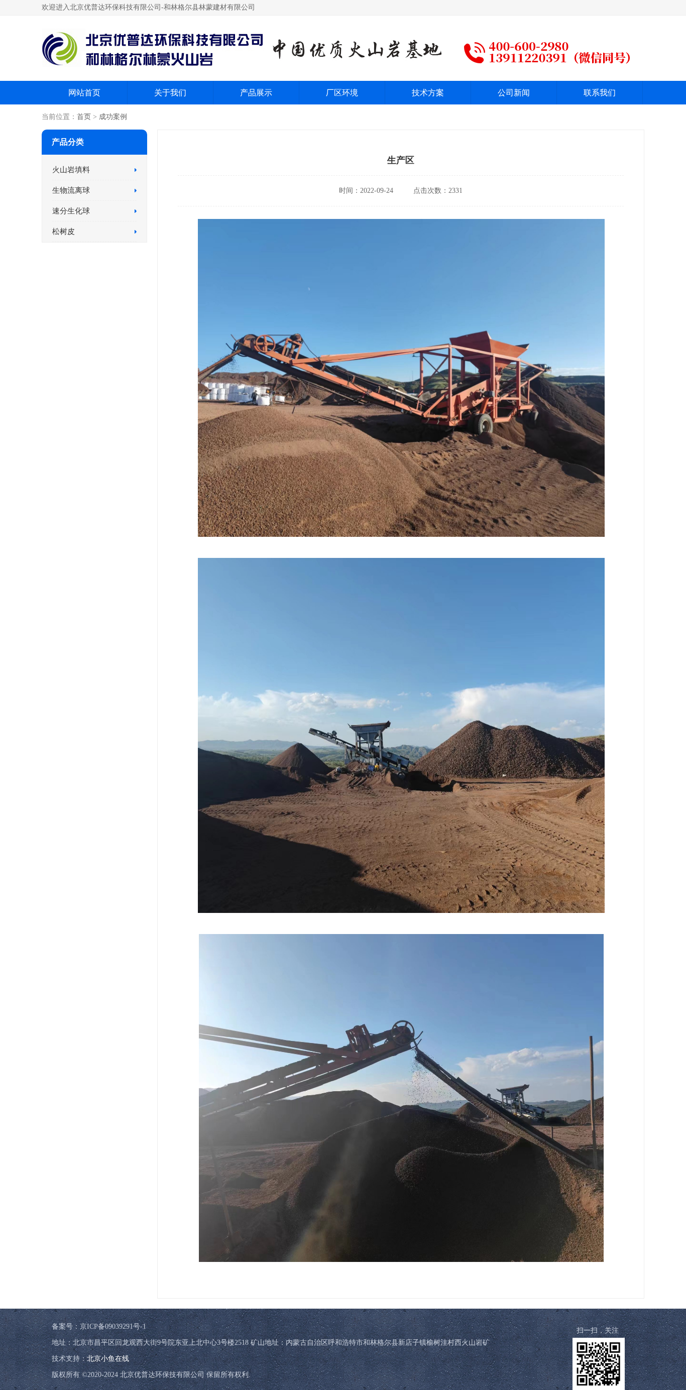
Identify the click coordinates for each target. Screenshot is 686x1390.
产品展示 (256, 92)
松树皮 (63, 231)
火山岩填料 (71, 170)
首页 (84, 117)
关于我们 (170, 92)
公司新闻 (514, 92)
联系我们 (600, 92)
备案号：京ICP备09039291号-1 (99, 1326)
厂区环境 (342, 92)
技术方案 (428, 92)
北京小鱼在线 (108, 1358)
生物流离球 (71, 190)
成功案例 (113, 117)
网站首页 (84, 92)
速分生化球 (71, 211)
